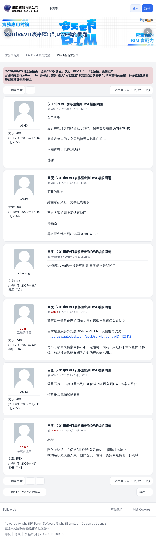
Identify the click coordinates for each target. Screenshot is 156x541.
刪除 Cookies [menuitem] (141, 509)
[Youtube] (25, 509)
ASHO (24, 125)
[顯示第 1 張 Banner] (68, 44)
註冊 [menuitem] (147, 8)
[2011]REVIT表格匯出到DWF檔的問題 (75, 104)
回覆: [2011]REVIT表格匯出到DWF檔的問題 (79, 178)
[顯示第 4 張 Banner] (84, 44)
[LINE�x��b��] (22, 509)
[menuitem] (8, 534)
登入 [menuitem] (135, 8)
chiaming (24, 273)
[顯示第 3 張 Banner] (80, 44)
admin (24, 328)
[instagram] (29, 509)
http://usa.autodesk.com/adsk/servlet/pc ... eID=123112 (89, 336)
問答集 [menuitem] (54, 8)
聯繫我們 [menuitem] (116, 509)
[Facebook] (19, 509)
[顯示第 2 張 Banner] (74, 44)
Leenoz (101, 523)
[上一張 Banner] (8, 32)
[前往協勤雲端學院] (78, 32)
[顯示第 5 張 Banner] (88, 44)
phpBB (26, 523)
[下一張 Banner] (147, 32)
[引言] (144, 104)
